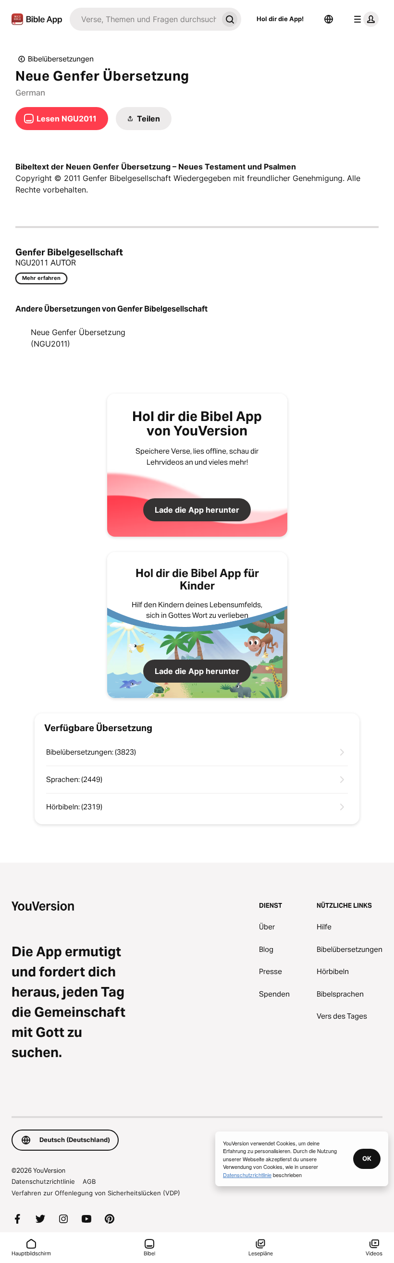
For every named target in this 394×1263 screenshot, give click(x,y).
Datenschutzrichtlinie (43, 1181)
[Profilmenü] (364, 19)
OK (366, 1158)
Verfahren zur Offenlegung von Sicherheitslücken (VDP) (96, 1193)
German (30, 92)
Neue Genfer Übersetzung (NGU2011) (78, 338)
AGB (89, 1181)
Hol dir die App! (280, 19)
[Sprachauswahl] (328, 19)
